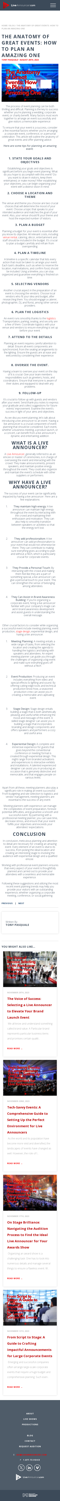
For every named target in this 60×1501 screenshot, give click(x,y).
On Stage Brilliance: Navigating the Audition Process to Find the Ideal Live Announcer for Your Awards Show (27, 1234)
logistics (51, 318)
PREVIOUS (7, 903)
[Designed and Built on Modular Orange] (30, 1495)
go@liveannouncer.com (31, 1454)
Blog (12, 25)
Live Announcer (15, 454)
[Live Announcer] (19, 5)
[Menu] (55, 5)
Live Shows (30, 1419)
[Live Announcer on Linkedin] (29, 1468)
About (30, 1413)
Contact (30, 1441)
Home (5, 25)
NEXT (21, 903)
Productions (30, 1424)
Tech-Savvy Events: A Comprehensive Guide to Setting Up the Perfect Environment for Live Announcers (27, 1119)
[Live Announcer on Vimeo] (37, 1468)
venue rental (10, 237)
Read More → (15, 1048)
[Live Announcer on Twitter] (21, 1468)
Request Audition (30, 1446)
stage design (23, 631)
